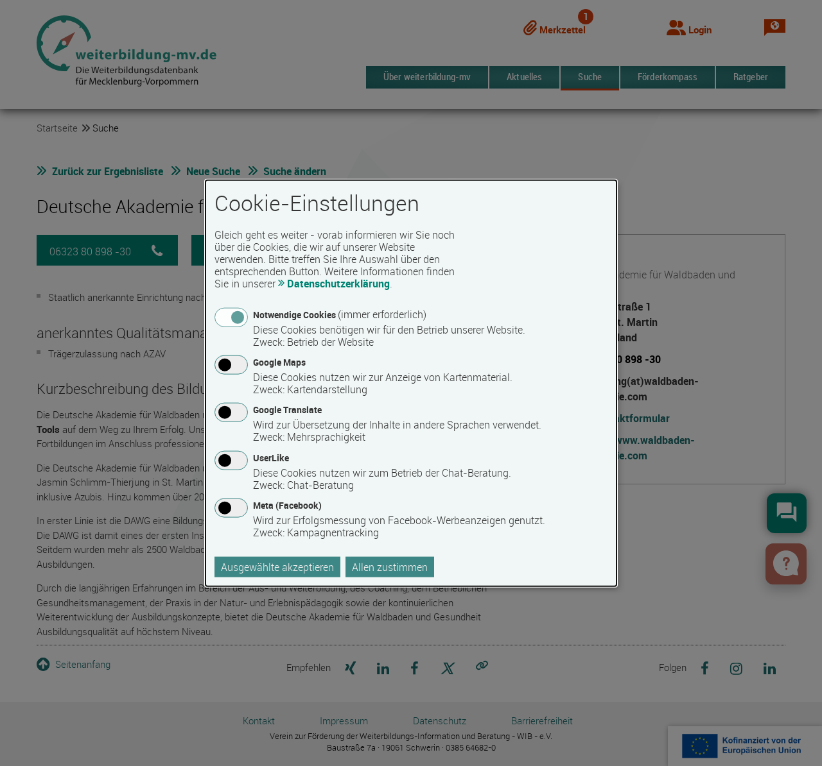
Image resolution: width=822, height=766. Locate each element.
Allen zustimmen (390, 566)
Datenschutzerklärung (338, 284)
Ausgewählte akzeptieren (277, 566)
